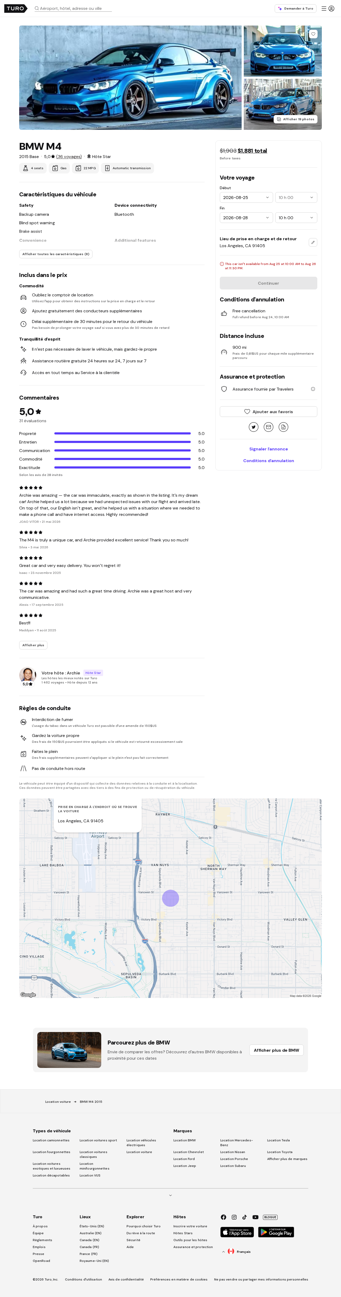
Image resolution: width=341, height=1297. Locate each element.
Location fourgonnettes (51, 1152)
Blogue (270, 1217)
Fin (222, 208)
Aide (130, 1247)
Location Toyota (280, 1152)
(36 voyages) (69, 156)
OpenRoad (41, 1261)
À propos (40, 1226)
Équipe (38, 1233)
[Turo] (16, 8)
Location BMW (184, 1140)
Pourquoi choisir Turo (144, 1226)
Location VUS (90, 1175)
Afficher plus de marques (287, 1159)
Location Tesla (278, 1140)
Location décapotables (51, 1175)
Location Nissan (232, 1152)
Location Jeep (184, 1166)
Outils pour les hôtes (190, 1240)
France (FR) (89, 1254)
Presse (38, 1254)
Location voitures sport (98, 1140)
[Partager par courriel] (268, 427)
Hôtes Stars (183, 1233)
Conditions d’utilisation (83, 1279)
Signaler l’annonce (268, 448)
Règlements (42, 1240)
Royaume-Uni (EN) (94, 1261)
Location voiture (58, 1102)
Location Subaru (233, 1166)
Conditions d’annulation (268, 460)
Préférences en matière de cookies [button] (179, 1279)
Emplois (39, 1247)
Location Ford (184, 1159)
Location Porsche (234, 1159)
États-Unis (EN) (92, 1226)
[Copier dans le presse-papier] (283, 427)
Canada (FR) (89, 1247)
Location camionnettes (51, 1140)
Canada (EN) (89, 1240)
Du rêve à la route (141, 1233)
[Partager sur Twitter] (253, 427)
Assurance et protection (193, 1247)
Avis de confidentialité (126, 1279)
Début (225, 188)
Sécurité (133, 1240)
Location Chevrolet (188, 1152)
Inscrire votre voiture (190, 1226)
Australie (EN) (91, 1233)
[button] (75, 8)
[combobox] (75, 8)
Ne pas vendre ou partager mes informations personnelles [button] (261, 1279)
